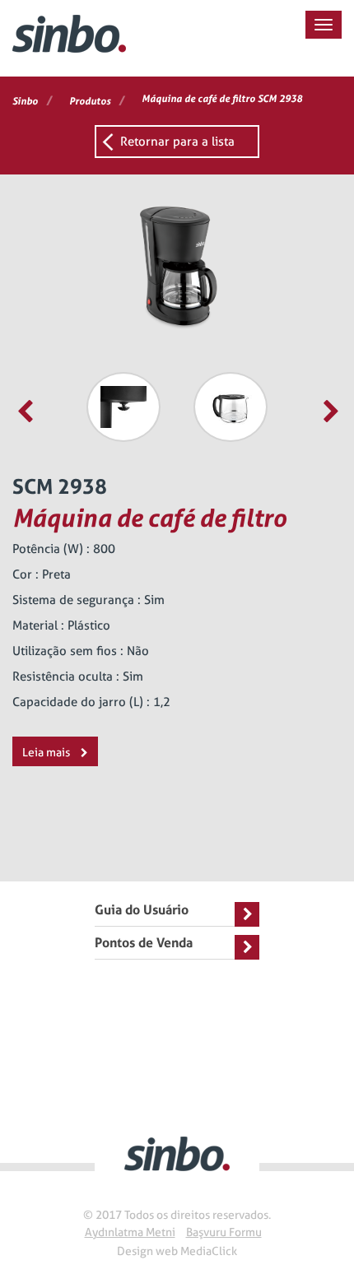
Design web (147, 1251)
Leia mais (47, 752)
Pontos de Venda (144, 943)
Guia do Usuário (142, 910)
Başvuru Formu (224, 1232)
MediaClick (208, 1251)
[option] (123, 407)
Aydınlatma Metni (130, 1232)
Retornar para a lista (177, 141)
